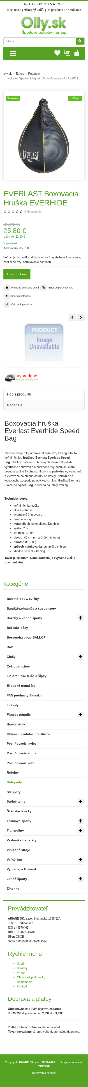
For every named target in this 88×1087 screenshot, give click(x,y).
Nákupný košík (34, 10)
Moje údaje (14, 10)
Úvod (20, 963)
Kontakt (22, 986)
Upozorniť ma (17, 274)
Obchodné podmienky (31, 977)
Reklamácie (24, 982)
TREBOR (44, 1066)
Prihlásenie (73, 10)
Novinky (22, 968)
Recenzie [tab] (14, 405)
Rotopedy (34, 73)
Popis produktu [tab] (19, 394)
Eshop (20, 73)
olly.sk (7, 73)
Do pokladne (55, 10)
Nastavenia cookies (44, 1072)
